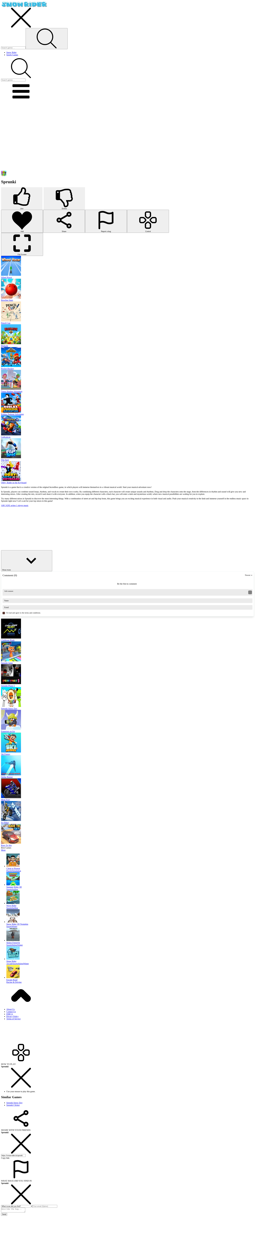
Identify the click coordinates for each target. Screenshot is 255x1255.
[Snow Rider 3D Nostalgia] (130, 916)
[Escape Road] (130, 972)
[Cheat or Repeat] (130, 860)
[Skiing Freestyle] (130, 935)
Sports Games (12, 55)
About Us (10, 1009)
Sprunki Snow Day (14, 1103)
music (26, 505)
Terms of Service (13, 1019)
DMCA (9, 1014)
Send (4, 1214)
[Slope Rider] (130, 953)
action (13, 505)
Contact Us (11, 1012)
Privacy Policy (12, 1016)
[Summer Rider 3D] (130, 879)
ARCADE (6, 505)
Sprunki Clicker (13, 1105)
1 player (20, 505)
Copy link (5, 1158)
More (3, 850)
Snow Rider (11, 52)
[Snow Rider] (24, 6)
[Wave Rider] (130, 897)
